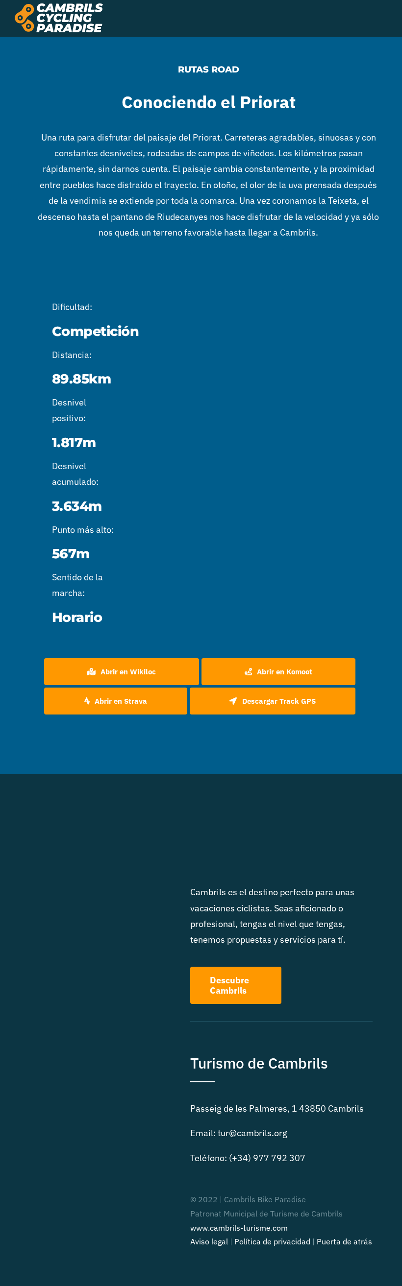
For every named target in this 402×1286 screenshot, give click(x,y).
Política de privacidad (272, 1241)
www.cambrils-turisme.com (239, 1228)
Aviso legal (209, 1241)
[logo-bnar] (59, 7)
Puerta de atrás (344, 1241)
